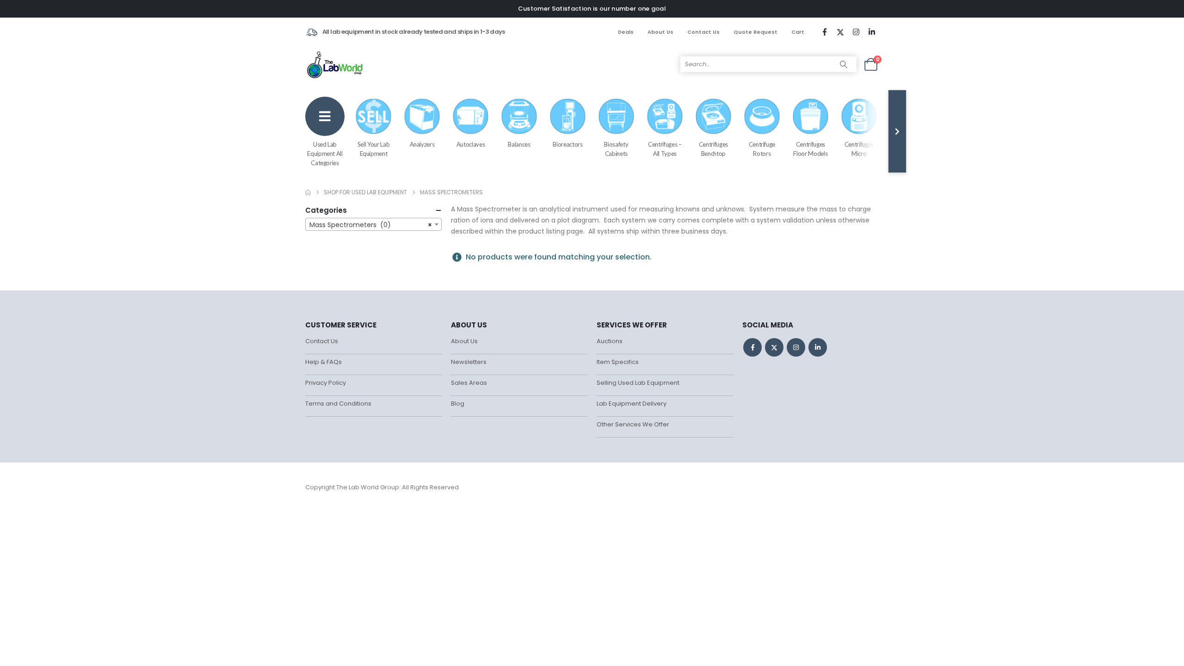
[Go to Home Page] (308, 192)
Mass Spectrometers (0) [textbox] (370, 224)
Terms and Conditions (338, 403)
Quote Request (755, 32)
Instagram (796, 347)
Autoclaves (470, 144)
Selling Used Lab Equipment (638, 382)
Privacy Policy (325, 382)
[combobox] (373, 224)
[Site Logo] (335, 64)
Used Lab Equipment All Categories (324, 153)
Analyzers (422, 144)
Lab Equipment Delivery (631, 403)
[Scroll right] (897, 131)
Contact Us (703, 32)
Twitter (774, 347)
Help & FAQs (323, 362)
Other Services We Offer (633, 424)
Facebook (752, 347)
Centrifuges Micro (859, 149)
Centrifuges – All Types (664, 149)
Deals (626, 32)
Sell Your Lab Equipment (373, 149)
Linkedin (817, 347)
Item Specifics (618, 362)
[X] (840, 31)
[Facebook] (824, 31)
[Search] (844, 64)
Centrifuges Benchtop (713, 149)
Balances (519, 144)
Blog (457, 403)
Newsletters (469, 362)
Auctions (610, 341)
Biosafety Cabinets (616, 149)
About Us (660, 32)
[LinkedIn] (871, 31)
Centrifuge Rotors (762, 149)
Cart (797, 32)
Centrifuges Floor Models (810, 149)
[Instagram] (856, 31)
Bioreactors (567, 144)
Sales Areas (469, 382)
